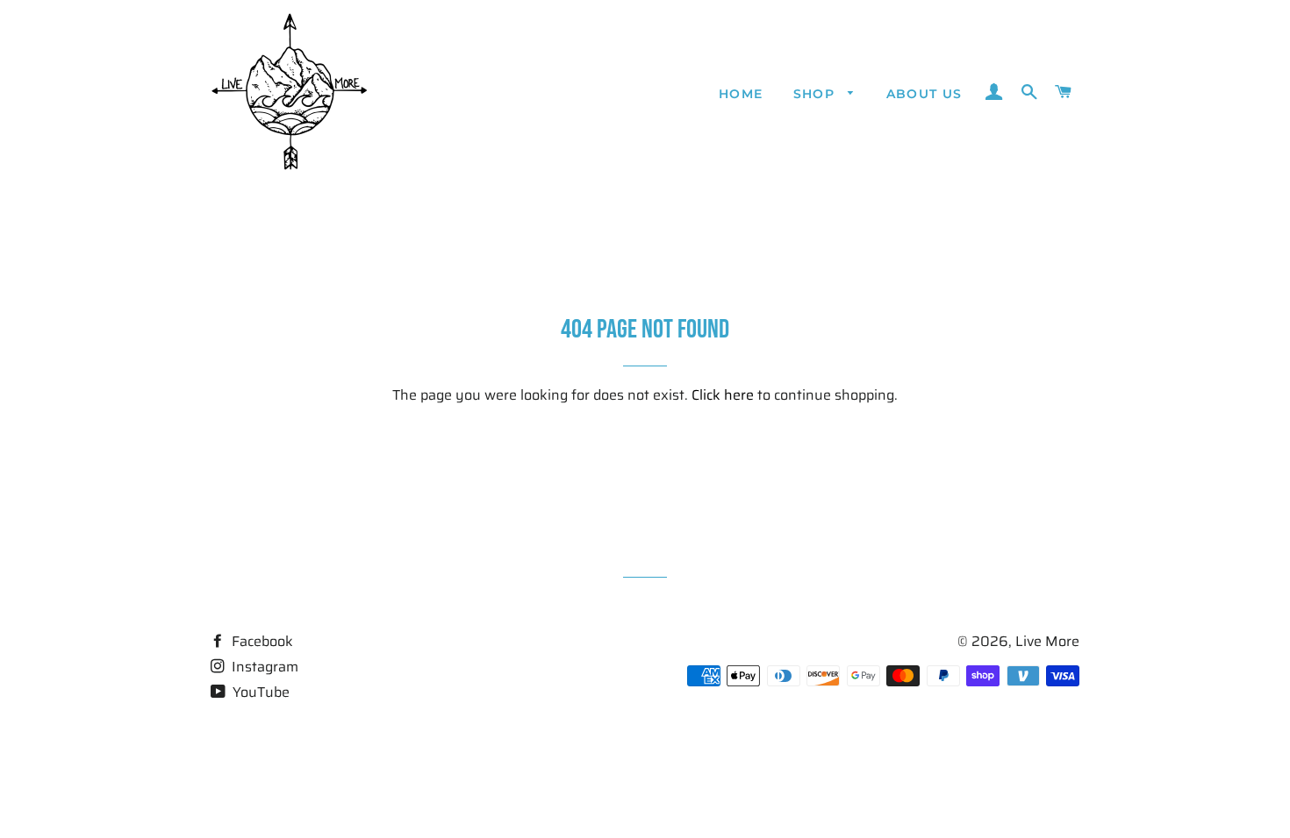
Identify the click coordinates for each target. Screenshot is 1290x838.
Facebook (260, 641)
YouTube (259, 692)
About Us (924, 94)
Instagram (263, 667)
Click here (723, 395)
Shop (816, 94)
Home (741, 94)
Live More (1047, 641)
